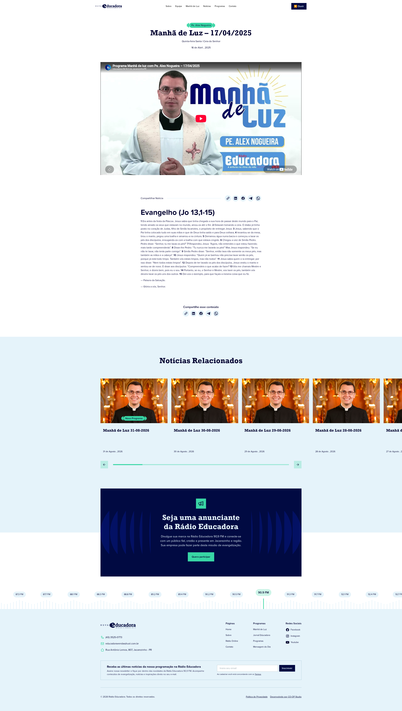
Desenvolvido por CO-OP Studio (286, 696)
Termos (258, 674)
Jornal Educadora (261, 635)
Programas (220, 6)
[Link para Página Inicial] (117, 6)
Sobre (168, 6)
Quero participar (201, 557)
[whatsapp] (258, 198)
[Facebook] (243, 198)
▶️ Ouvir (299, 6)
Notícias (207, 6)
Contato (232, 6)
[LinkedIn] (235, 198)
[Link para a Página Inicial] (118, 625)
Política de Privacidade (257, 696)
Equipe (178, 6)
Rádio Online (232, 641)
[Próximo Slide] (298, 464)
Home (228, 629)
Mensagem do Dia (262, 646)
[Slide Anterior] (104, 464)
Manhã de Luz (192, 6)
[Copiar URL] (228, 198)
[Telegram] (250, 198)
